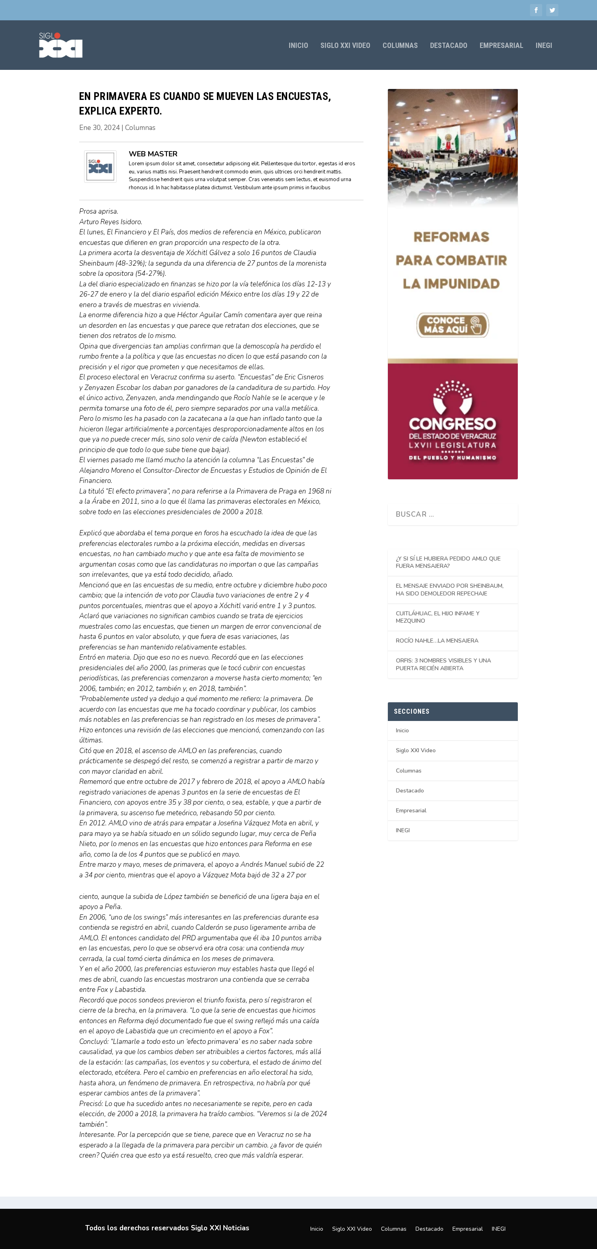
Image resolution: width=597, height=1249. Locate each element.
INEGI (544, 46)
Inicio (298, 46)
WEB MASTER (153, 154)
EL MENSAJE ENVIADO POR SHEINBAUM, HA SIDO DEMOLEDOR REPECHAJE (450, 589)
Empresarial (501, 46)
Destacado (448, 46)
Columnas (400, 46)
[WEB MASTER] (100, 180)
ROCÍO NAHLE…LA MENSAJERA (437, 641)
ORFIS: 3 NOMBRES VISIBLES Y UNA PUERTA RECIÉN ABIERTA (443, 664)
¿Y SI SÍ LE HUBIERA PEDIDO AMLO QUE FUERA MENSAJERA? (448, 562)
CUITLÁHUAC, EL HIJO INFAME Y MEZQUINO (438, 617)
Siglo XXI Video (345, 46)
